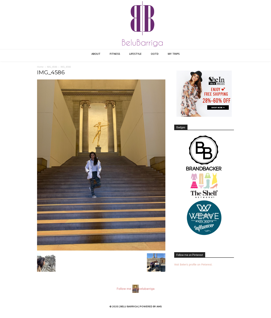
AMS (159, 306)
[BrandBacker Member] (204, 153)
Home (40, 66)
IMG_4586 (52, 66)
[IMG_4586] (101, 249)
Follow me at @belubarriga (135, 288)
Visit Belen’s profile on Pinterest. (193, 264)
